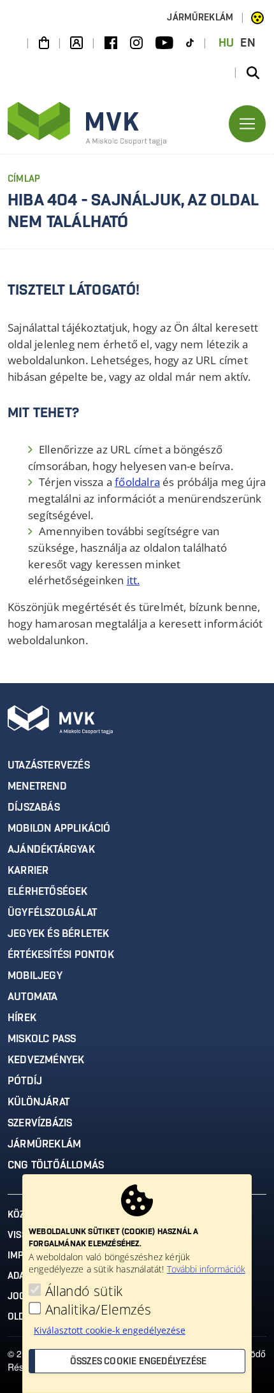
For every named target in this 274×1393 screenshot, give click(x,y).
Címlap (24, 179)
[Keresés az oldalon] (253, 72)
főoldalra (137, 482)
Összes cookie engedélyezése (138, 1362)
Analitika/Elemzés (98, 1309)
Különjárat (38, 1102)
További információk (206, 1269)
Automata (33, 997)
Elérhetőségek (48, 891)
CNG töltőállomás (56, 1165)
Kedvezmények (46, 1060)
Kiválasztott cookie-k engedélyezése (109, 1330)
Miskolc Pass (42, 1039)
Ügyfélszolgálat (52, 912)
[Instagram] (136, 43)
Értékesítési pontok (61, 955)
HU (226, 43)
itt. (133, 580)
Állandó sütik (84, 1290)
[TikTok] (190, 43)
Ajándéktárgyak (51, 849)
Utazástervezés (49, 765)
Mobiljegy (35, 976)
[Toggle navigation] (247, 124)
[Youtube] (164, 43)
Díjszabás (34, 807)
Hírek (22, 1018)
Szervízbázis (40, 1123)
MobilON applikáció (59, 828)
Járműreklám (200, 18)
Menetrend (37, 786)
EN (248, 43)
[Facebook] (110, 43)
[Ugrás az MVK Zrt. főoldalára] (87, 124)
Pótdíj (25, 1081)
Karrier (28, 870)
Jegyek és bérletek (59, 934)
